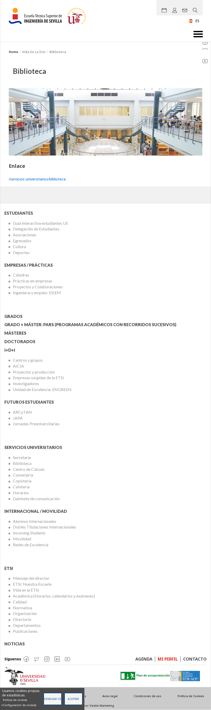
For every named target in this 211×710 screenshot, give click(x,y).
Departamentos (27, 625)
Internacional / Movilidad (35, 511)
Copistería (22, 480)
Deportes (21, 252)
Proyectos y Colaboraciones (38, 286)
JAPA (18, 417)
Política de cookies (15, 700)
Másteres (15, 333)
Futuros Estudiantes (29, 402)
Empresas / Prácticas (28, 265)
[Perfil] (174, 10)
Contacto (195, 659)
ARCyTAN (22, 412)
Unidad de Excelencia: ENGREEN (42, 389)
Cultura (19, 246)
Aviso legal (110, 696)
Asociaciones (24, 234)
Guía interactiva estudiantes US (40, 223)
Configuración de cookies (19, 705)
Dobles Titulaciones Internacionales (44, 526)
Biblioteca (22, 463)
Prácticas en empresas (32, 280)
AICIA (18, 365)
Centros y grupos (28, 360)
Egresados (22, 240)
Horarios (21, 492)
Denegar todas (53, 699)
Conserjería (23, 474)
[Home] (49, 16)
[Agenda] (164, 10)
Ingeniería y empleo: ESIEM (37, 292)
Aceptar (73, 699)
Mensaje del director (31, 578)
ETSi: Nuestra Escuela (32, 584)
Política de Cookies (191, 696)
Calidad (20, 601)
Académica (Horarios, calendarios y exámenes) (54, 595)
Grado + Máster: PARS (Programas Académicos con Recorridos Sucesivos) (90, 324)
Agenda (143, 659)
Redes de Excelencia (30, 544)
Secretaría (22, 457)
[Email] (184, 10)
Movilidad (22, 538)
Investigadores (26, 383)
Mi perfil (168, 659)
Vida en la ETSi (26, 589)
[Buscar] (195, 10)
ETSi (8, 568)
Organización (25, 613)
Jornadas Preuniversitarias (36, 423)
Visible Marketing (102, 705)
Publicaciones (25, 631)
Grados (13, 316)
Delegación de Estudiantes (36, 228)
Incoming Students (29, 532)
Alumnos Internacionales (34, 521)
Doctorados (19, 341)
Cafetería (21, 486)
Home (13, 52)
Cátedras (21, 274)
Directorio (22, 619)
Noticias (14, 643)
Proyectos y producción (34, 371)
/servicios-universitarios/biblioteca (37, 179)
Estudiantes (18, 213)
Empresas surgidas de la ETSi (38, 377)
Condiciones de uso (147, 696)
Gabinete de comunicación (36, 498)
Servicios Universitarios (33, 447)
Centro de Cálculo (29, 469)
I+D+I (9, 350)
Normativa (22, 607)
